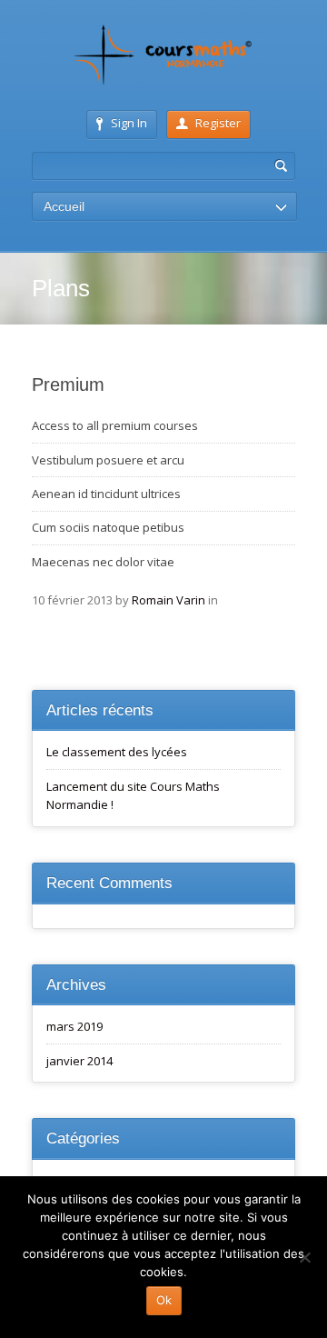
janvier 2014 (79, 1061)
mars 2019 (74, 1026)
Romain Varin (168, 600)
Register (218, 123)
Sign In (129, 123)
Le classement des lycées (116, 752)
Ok (164, 1300)
